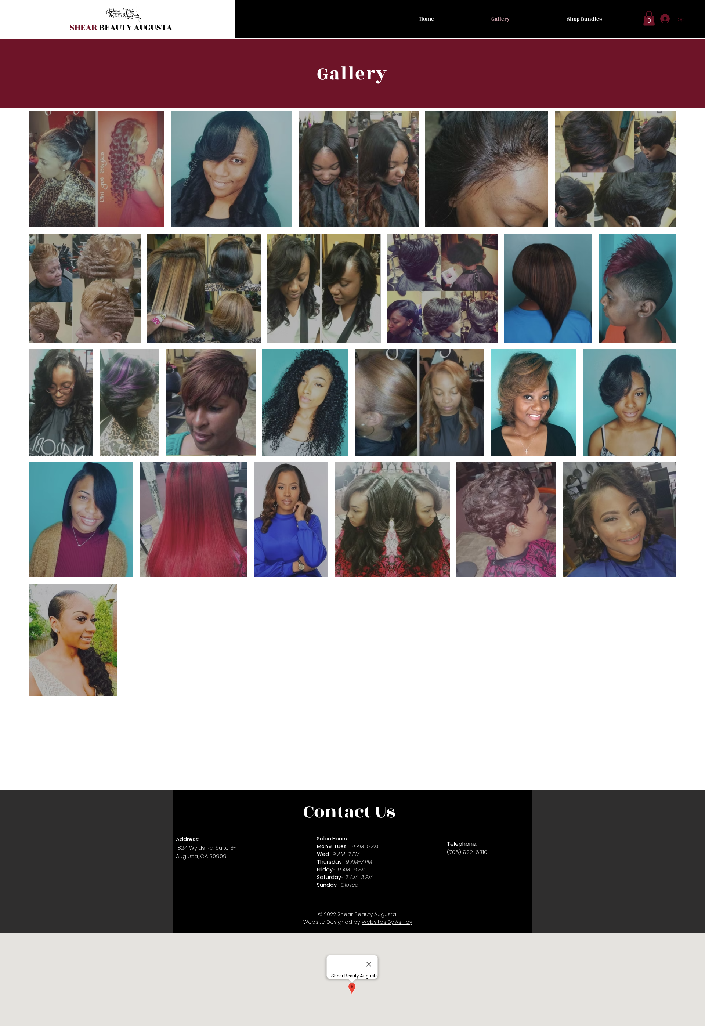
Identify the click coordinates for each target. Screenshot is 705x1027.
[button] (649, 18)
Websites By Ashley (387, 922)
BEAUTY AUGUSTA (120, 27)
